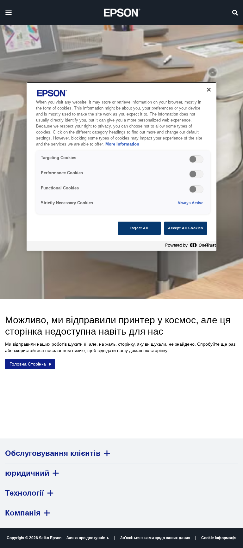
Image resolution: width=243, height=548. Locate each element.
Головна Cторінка (27, 363)
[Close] (209, 90)
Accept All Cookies (185, 228)
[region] (121, 166)
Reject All (139, 228)
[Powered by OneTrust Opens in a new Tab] (189, 247)
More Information (122, 144)
